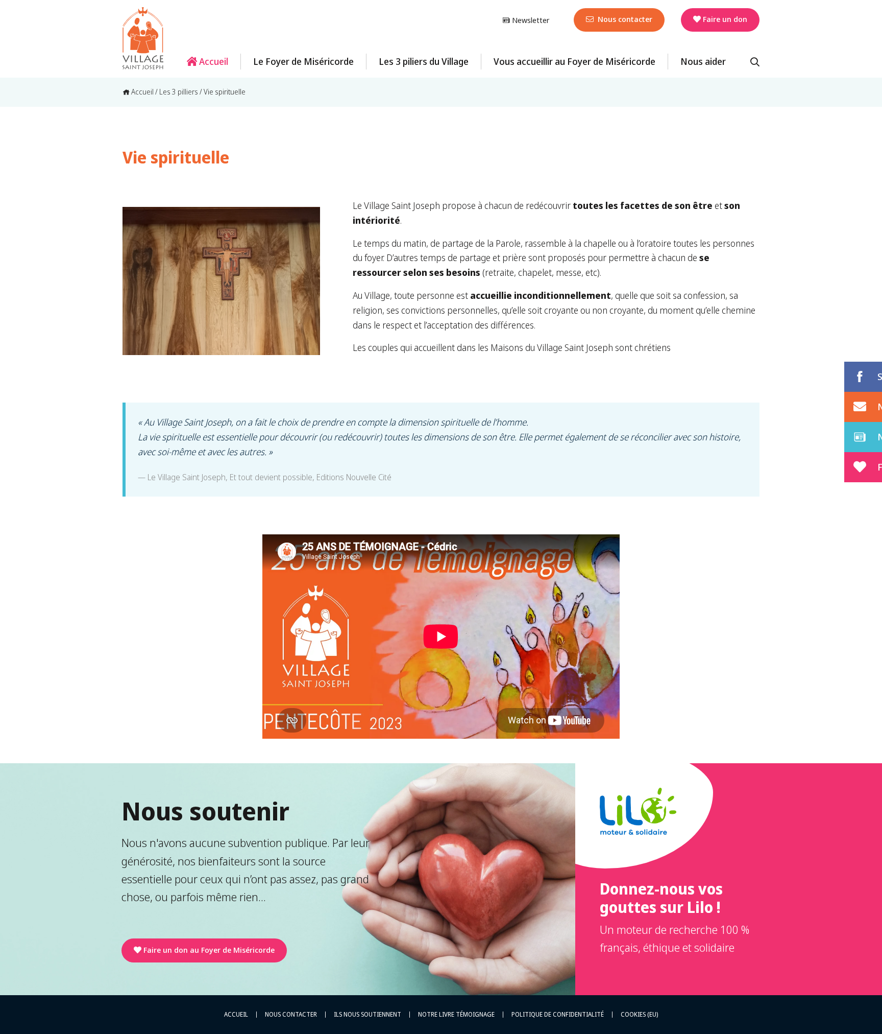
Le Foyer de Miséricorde (303, 61)
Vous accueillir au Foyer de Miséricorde (574, 61)
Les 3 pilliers (178, 92)
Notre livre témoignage (456, 1015)
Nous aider (703, 61)
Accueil (212, 61)
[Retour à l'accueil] (142, 38)
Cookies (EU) (639, 1015)
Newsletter (529, 20)
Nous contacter (624, 19)
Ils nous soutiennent (367, 1015)
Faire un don (725, 19)
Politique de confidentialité (557, 1015)
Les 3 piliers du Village (424, 61)
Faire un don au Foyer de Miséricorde (209, 950)
